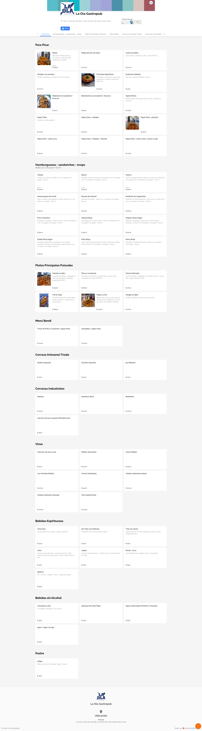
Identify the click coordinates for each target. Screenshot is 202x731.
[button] (65, 28)
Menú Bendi (114, 34)
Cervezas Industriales (153, 34)
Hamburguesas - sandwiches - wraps (67, 34)
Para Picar (45, 34)
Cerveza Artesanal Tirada (132, 34)
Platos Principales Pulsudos (95, 34)
